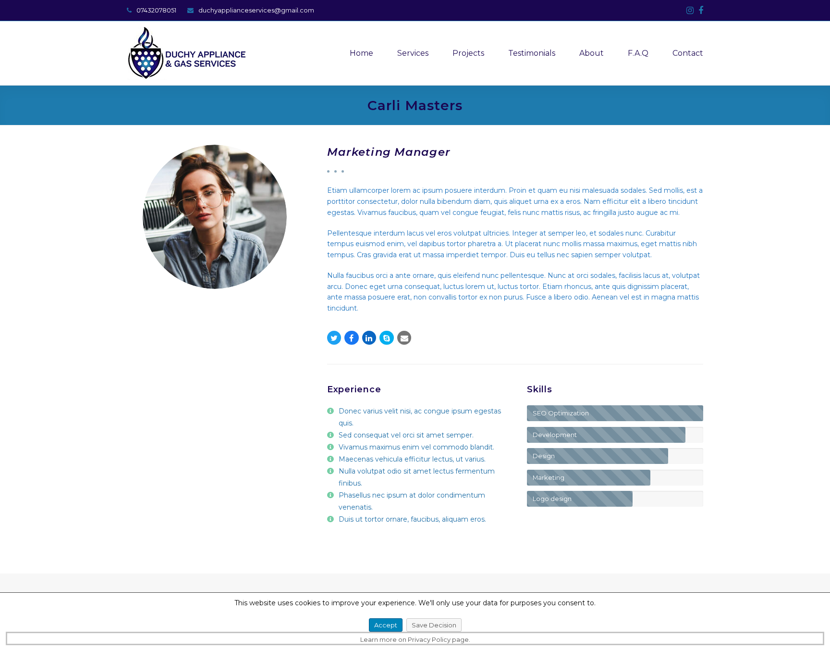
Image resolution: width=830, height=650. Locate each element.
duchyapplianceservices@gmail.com (256, 10)
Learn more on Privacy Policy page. (415, 639)
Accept (385, 625)
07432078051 (156, 10)
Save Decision (434, 625)
